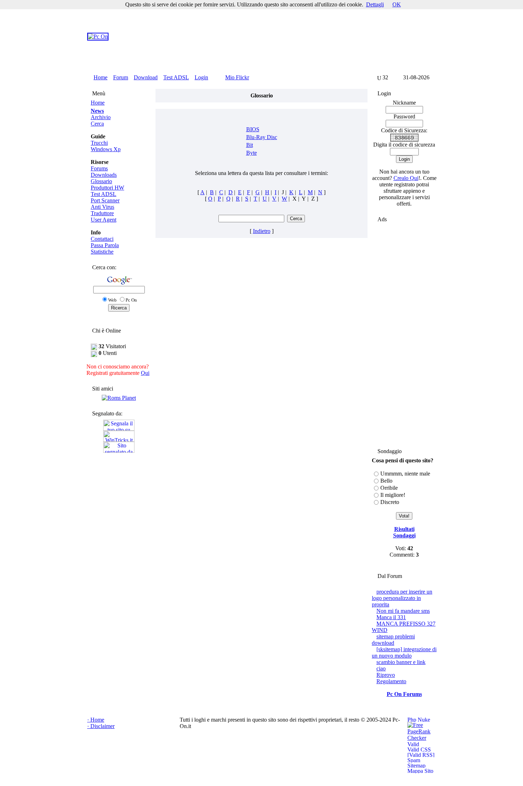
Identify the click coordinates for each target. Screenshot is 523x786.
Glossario (101, 181)
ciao (381, 668)
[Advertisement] (296, 37)
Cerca (97, 124)
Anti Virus (102, 207)
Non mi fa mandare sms (403, 611)
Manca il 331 (391, 617)
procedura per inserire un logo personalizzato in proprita (402, 598)
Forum (120, 77)
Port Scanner (105, 200)
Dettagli (375, 4)
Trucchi (99, 143)
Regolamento (391, 681)
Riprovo (385, 675)
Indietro (261, 231)
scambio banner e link (401, 662)
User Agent (103, 220)
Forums (99, 168)
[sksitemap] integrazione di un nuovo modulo (404, 652)
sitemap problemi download (393, 639)
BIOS (252, 129)
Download (146, 77)
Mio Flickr (237, 77)
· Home (95, 720)
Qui (145, 373)
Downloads (104, 175)
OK (396, 4)
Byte (251, 153)
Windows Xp (106, 149)
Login (201, 77)
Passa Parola (105, 245)
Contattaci (102, 239)
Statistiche (102, 252)
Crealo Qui (405, 178)
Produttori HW (107, 188)
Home (100, 77)
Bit (249, 145)
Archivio (101, 117)
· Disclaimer (101, 726)
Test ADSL (176, 77)
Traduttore (102, 213)
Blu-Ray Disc (261, 137)
